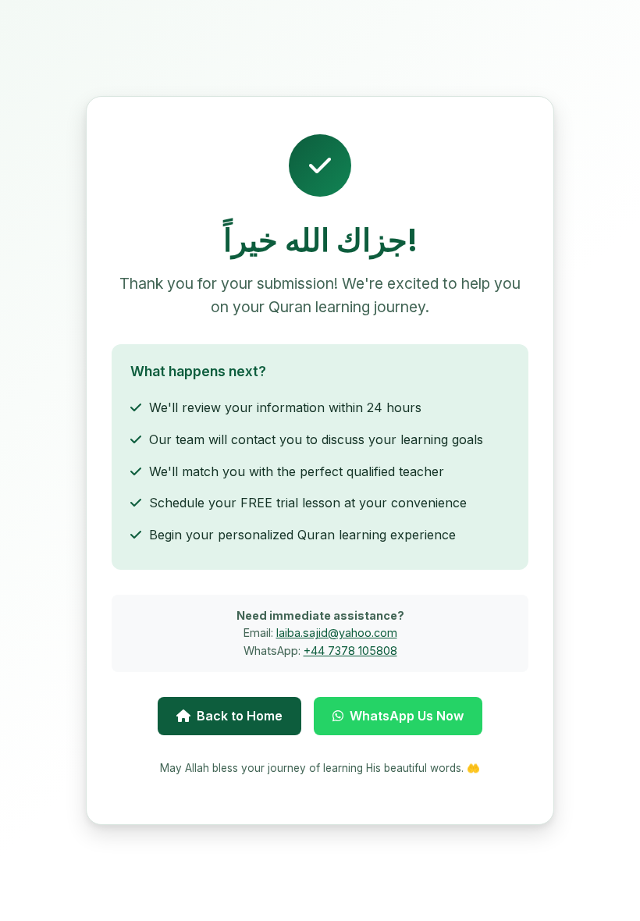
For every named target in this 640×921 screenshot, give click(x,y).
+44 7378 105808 (350, 650)
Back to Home (240, 716)
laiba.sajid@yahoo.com (336, 632)
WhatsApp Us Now (407, 716)
